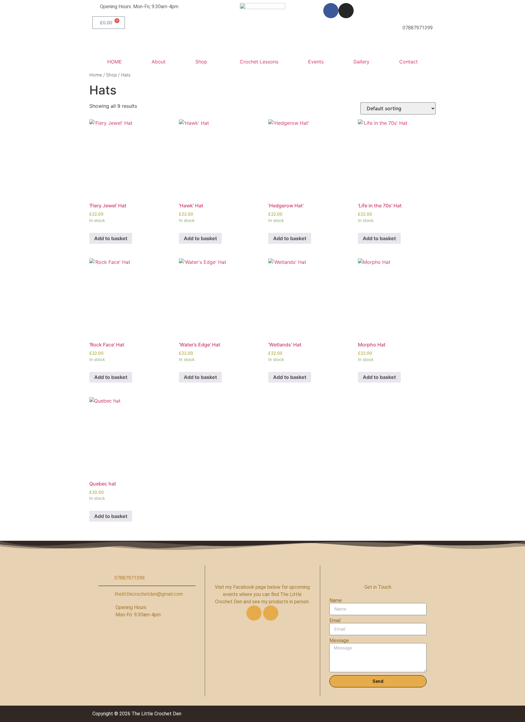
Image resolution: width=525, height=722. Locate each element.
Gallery (361, 62)
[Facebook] (330, 10)
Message (339, 640)
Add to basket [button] (110, 238)
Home (95, 75)
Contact (408, 62)
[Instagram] (346, 10)
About (159, 62)
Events (316, 62)
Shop (201, 62)
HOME (114, 62)
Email (335, 620)
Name (335, 600)
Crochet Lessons (259, 62)
